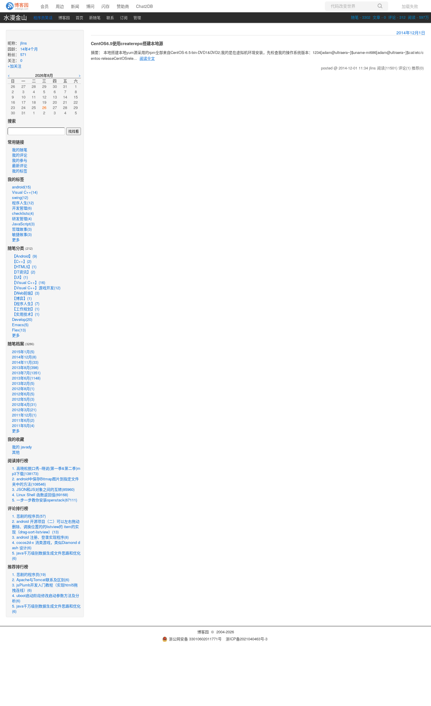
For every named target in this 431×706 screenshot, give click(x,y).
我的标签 (19, 170)
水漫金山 (15, 18)
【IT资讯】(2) (23, 272)
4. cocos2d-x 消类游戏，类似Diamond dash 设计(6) (46, 545)
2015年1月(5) (23, 351)
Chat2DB (144, 6)
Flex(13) (19, 330)
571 (23, 54)
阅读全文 (147, 58)
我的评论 (19, 155)
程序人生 (23, 202)
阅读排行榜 (18, 460)
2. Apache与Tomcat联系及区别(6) (40, 579)
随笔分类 (16, 248)
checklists (23, 213)
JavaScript (23, 224)
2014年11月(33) (25, 362)
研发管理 (22, 218)
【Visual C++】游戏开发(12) (36, 287)
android (21, 187)
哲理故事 (22, 229)
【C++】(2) (21, 261)
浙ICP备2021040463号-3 (246, 639)
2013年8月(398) (25, 367)
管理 (137, 17)
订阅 (124, 17)
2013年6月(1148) (26, 378)
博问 (90, 6)
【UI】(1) (20, 277)
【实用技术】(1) (25, 314)
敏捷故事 (22, 234)
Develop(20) (22, 319)
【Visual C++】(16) (28, 282)
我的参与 (19, 160)
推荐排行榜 (18, 566)
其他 (16, 452)
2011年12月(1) (24, 415)
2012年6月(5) (23, 394)
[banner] (17, 6)
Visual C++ (25, 192)
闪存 (105, 6)
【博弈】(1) (22, 298)
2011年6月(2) (23, 420)
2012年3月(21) (24, 409)
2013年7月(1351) (26, 372)
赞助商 (123, 6)
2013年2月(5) (23, 383)
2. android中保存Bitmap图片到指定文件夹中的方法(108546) (45, 481)
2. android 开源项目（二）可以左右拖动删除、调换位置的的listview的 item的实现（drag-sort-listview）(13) (45, 526)
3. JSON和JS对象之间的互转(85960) (43, 489)
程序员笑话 (42, 17)
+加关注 (14, 66)
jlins (23, 43)
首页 (79, 17)
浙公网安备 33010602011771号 (195, 639)
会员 (44, 6)
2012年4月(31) (24, 404)
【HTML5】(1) (24, 266)
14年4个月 (29, 49)
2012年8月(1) (23, 388)
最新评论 (19, 165)
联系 (110, 17)
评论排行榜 (18, 508)
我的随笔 (19, 149)
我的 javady (22, 447)
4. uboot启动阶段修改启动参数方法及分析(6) (45, 598)
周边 (60, 6)
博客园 (64, 17)
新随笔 (95, 17)
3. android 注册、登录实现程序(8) (40, 537)
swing (20, 197)
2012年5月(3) (23, 399)
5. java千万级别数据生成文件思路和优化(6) (46, 555)
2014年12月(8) (24, 357)
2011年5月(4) (23, 425)
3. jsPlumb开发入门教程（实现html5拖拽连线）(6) (45, 587)
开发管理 (22, 208)
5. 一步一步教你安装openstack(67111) (44, 500)
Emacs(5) (20, 324)
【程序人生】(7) (25, 303)
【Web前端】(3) (25, 293)
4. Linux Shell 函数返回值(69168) (40, 494)
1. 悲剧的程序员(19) (29, 574)
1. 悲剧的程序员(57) (29, 516)
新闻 (75, 6)
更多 (16, 239)
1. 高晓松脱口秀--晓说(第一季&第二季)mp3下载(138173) (46, 470)
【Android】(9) (24, 256)
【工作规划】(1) (25, 309)
